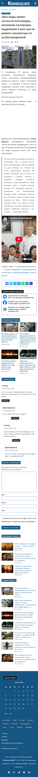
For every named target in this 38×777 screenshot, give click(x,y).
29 (14, 708)
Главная (5, 9)
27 (6, 708)
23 (19, 704)
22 (14, 704)
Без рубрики (6, 720)
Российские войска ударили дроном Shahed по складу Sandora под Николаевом (8, 365)
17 (23, 700)
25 (27, 704)
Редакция (5, 740)
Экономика (12, 9)
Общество (6, 724)
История (22, 720)
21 (10, 704)
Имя (3, 495)
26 (32, 704)
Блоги (15, 720)
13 (6, 700)
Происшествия (25, 724)
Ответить (6, 400)
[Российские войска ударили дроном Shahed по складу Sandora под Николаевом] (9, 354)
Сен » (11, 713)
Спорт (5, 727)
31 (23, 708)
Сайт (3, 510)
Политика (15, 724)
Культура (30, 720)
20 (6, 704)
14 (10, 700)
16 (19, 700)
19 (32, 700)
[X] (11, 283)
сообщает (12, 97)
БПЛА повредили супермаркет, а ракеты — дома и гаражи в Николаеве (25, 546)
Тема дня (19, 727)
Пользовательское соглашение (12, 743)
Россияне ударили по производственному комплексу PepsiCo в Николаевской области (9, 338)
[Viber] (31, 283)
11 (27, 695)
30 (19, 708)
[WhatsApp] (23, 283)
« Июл (6, 713)
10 (23, 695)
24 (23, 704)
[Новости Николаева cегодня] (19, 3)
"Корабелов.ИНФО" (9, 760)
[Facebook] (7, 283)
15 (14, 700)
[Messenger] (19, 283)
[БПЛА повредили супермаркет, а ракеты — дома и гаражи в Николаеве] (7, 547)
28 (10, 708)
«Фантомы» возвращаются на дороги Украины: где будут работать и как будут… (25, 625)
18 (27, 700)
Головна (4, 733)
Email (4, 502)
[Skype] (15, 283)
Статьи (12, 727)
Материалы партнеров (9, 748)
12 (32, 695)
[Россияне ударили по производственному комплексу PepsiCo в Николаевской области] (9, 327)
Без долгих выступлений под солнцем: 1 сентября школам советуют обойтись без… (25, 635)
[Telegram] (27, 283)
